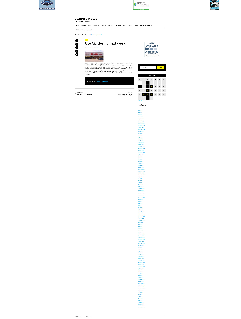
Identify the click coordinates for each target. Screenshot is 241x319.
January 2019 (141, 258)
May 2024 (140, 137)
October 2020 (141, 218)
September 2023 (141, 152)
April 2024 (140, 138)
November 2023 (141, 148)
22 (143, 94)
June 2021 (140, 203)
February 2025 (141, 119)
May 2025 (140, 114)
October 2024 (141, 127)
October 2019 (141, 241)
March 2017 (140, 300)
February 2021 (141, 211)
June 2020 (140, 226)
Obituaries (103, 25)
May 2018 (140, 273)
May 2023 (140, 159)
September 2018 (141, 266)
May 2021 (140, 205)
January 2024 (141, 144)
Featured (83, 25)
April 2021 (140, 207)
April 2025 (140, 116)
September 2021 (141, 197)
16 (147, 90)
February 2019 (141, 256)
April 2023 (140, 161)
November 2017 (141, 285)
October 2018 (141, 264)
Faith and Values (80, 30)
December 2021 (141, 192)
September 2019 (141, 243)
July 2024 (140, 133)
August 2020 (140, 222)
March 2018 (140, 277)
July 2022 (140, 178)
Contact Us (89, 30)
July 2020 (140, 224)
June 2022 (140, 180)
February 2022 (141, 188)
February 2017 (141, 302)
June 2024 (140, 135)
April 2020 (140, 230)
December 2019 (141, 237)
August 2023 (140, 154)
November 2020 (141, 216)
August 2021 (140, 199)
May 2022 (140, 182)
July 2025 (140, 110)
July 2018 (140, 270)
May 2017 (140, 296)
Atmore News (86, 18)
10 (151, 86)
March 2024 (140, 140)
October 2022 (141, 173)
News (89, 25)
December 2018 (141, 260)
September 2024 (141, 129)
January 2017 (141, 304)
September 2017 (141, 289)
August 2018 (140, 268)
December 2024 (141, 123)
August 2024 (140, 131)
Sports (136, 25)
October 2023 (141, 150)
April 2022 (140, 184)
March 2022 (140, 186)
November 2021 (141, 194)
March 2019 (140, 254)
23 (147, 94)
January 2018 (141, 281)
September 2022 (141, 175)
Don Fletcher (88, 47)
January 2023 (141, 167)
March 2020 (140, 232)
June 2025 (140, 112)
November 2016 (141, 308)
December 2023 (141, 146)
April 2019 (140, 252)
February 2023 (141, 165)
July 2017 (140, 292)
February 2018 (141, 279)
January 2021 (141, 213)
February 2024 (141, 142)
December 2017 (141, 283)
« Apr (139, 100)
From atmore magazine (146, 25)
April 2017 (140, 298)
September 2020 (141, 220)
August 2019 (140, 245)
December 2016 (141, 306)
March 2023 (140, 163)
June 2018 (140, 271)
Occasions (118, 25)
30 (85, 34)
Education (110, 25)
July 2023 (140, 156)
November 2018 (141, 262)
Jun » (142, 100)
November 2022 (141, 171)
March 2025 (140, 118)
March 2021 (140, 209)
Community (96, 25)
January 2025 (141, 121)
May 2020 (140, 228)
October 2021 (141, 195)
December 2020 (141, 214)
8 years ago (96, 47)
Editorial (130, 25)
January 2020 (141, 235)
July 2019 (140, 247)
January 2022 (141, 190)
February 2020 (141, 233)
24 (151, 94)
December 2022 (141, 169)
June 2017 (140, 294)
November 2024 (141, 125)
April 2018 (140, 275)
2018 (80, 34)
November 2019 (141, 239)
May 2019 (140, 251)
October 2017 (141, 287)
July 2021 (140, 201)
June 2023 (140, 157)
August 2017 (140, 290)
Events (124, 25)
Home (77, 25)
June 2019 (140, 249)
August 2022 (140, 176)
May (83, 34)
